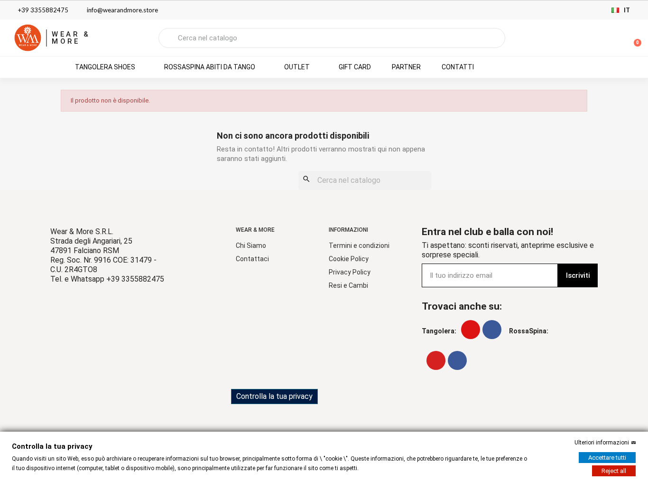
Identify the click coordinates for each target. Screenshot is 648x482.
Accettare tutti (607, 457)
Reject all (614, 470)
